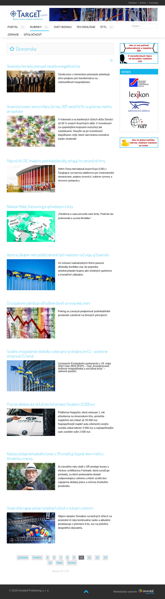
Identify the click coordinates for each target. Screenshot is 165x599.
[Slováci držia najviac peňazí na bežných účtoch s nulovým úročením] (32, 528)
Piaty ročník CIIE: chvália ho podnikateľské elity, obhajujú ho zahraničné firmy (56, 160)
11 (89, 557)
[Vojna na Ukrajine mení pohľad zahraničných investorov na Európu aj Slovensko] (32, 275)
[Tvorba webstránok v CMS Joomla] (147, 591)
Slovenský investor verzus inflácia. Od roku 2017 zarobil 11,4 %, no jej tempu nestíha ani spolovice (59, 109)
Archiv (143, 2)
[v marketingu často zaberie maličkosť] (139, 142)
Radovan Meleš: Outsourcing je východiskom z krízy (40, 206)
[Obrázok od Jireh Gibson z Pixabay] (32, 229)
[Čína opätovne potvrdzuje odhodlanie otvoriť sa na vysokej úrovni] (32, 324)
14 (50, 562)
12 (97, 557)
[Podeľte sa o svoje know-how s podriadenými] (139, 47)
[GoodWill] (28, 13)
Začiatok (23, 557)
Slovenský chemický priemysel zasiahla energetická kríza (43, 66)
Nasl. (60, 562)
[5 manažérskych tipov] (139, 58)
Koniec (72, 562)
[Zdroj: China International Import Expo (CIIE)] (32, 178)
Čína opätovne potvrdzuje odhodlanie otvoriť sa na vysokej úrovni (48, 303)
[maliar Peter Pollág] (103, 14)
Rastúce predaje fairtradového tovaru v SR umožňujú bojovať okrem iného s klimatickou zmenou (55, 456)
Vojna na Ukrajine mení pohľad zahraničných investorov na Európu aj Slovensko (58, 254)
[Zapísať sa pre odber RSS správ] (111, 60)
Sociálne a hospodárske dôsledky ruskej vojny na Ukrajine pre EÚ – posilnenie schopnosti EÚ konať (57, 354)
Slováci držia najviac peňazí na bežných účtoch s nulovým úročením (50, 507)
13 (105, 557)
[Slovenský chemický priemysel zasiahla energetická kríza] (32, 81)
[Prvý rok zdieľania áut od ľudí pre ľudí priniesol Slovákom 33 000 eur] (32, 422)
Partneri (133, 2)
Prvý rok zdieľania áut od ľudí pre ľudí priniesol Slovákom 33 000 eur (51, 404)
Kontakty (153, 2)
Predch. (37, 557)
